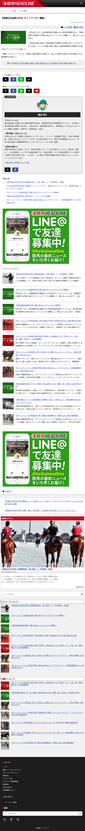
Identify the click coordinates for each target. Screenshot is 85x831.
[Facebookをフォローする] (11, 819)
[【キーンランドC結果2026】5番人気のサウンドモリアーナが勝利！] (8, 293)
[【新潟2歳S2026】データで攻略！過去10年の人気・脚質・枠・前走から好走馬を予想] (8, 388)
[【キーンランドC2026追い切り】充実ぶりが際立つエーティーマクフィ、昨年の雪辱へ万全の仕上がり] (8, 356)
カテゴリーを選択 (11, 802)
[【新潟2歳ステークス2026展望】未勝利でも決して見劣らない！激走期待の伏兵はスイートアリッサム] (8, 403)
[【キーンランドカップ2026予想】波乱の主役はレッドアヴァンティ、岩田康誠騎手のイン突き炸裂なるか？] (8, 372)
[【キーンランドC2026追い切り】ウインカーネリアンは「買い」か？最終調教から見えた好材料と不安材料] (5, 736)
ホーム (3, 11)
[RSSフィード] (18, 819)
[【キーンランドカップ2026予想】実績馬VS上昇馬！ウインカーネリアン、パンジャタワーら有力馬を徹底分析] (5, 716)
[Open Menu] (82, 3)
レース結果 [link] (23, 11)
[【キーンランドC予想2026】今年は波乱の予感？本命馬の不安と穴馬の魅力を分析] (8, 324)
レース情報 (12, 11)
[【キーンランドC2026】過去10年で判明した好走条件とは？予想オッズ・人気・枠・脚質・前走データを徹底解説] (8, 340)
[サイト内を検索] (82, 594)
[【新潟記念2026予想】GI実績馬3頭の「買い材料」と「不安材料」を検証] (8, 278)
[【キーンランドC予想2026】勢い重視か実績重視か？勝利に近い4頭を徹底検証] (8, 419)
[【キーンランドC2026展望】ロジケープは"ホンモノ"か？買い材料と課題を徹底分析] (5, 726)
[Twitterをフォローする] (5, 819)
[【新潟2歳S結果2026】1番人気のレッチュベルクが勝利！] (8, 309)
